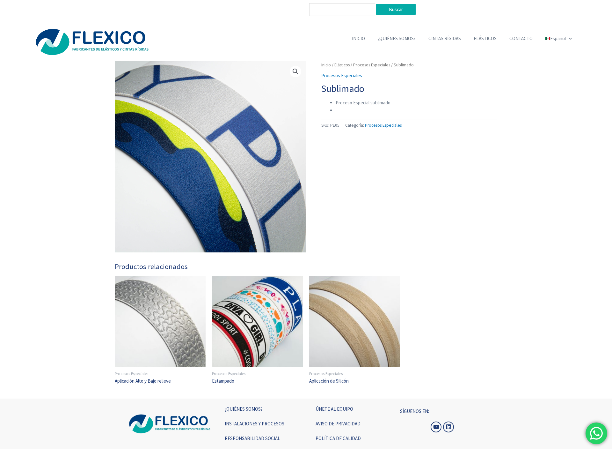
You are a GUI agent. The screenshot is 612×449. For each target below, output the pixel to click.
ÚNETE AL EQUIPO (334, 409)
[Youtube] (436, 427)
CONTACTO (521, 38)
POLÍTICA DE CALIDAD (338, 438)
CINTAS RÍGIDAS (444, 38)
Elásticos (342, 65)
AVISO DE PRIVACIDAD (338, 424)
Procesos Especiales (371, 65)
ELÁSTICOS (485, 38)
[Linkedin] (448, 427)
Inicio (326, 65)
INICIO (358, 38)
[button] (295, 71)
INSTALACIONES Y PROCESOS (254, 424)
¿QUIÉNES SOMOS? (397, 38)
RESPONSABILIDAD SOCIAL (252, 438)
